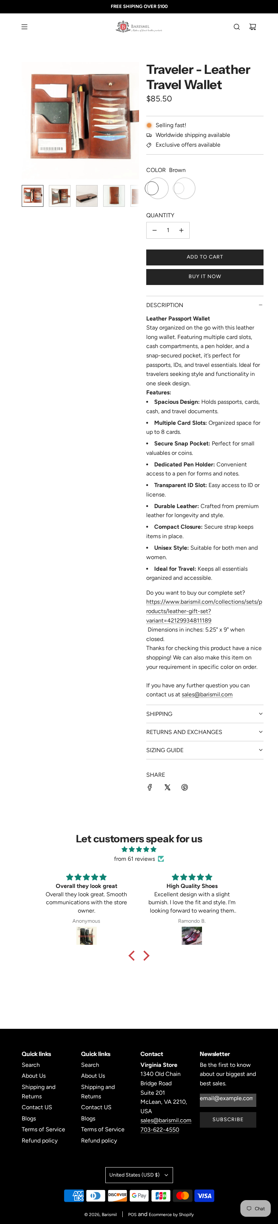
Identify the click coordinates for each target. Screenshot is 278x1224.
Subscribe (228, 1119)
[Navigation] (24, 27)
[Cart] (253, 27)
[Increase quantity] (181, 230)
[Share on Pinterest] (185, 788)
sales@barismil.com (207, 694)
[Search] (237, 27)
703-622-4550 (159, 1129)
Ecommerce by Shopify (171, 1214)
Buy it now (205, 276)
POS (132, 1214)
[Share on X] (167, 788)
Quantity (160, 215)
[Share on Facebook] (150, 788)
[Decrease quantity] (155, 230)
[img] (138, 849)
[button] (31, 120)
